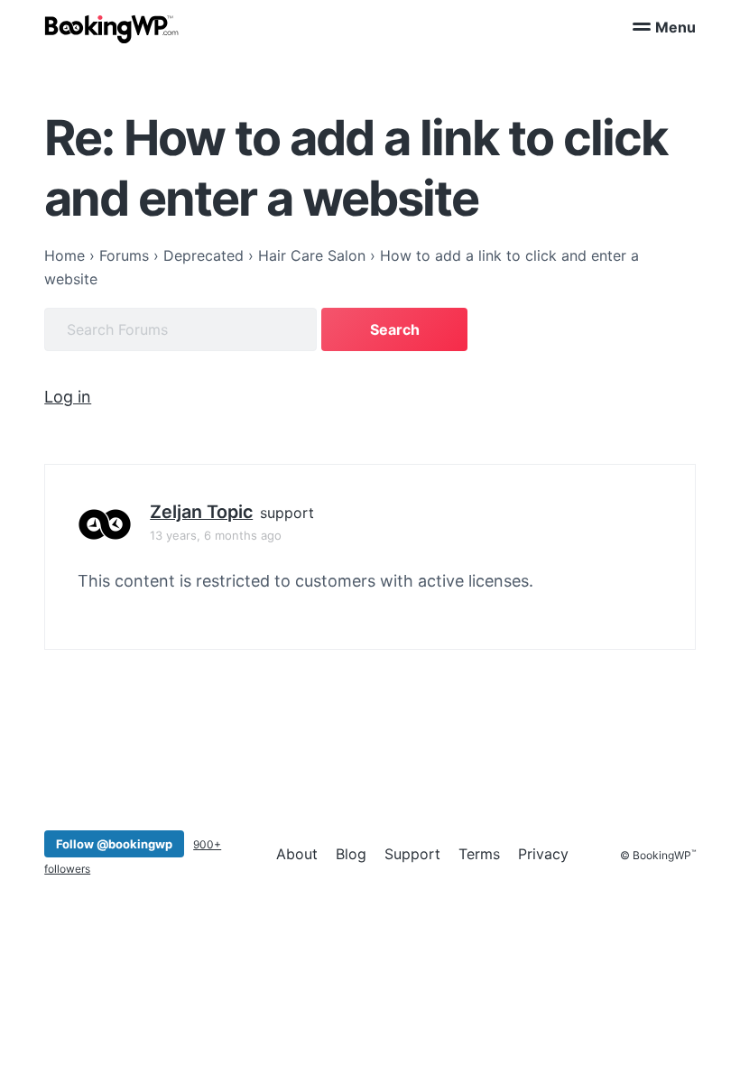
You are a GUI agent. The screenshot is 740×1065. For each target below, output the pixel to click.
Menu (675, 27)
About (297, 854)
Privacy (543, 854)
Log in (67, 396)
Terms (479, 854)
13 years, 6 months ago (216, 535)
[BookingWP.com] (112, 29)
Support (412, 854)
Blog (351, 854)
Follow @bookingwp (114, 844)
